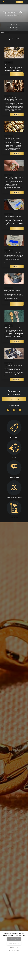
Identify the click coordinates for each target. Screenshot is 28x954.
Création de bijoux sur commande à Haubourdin (12, 291)
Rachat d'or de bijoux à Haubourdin (12, 216)
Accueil (2, 32)
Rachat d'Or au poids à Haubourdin (12, 253)
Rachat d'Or (7, 65)
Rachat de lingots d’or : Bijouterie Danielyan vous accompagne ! (11, 139)
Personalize (14, 947)
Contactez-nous (19, 2)
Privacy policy (14, 950)
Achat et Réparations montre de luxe (12, 328)
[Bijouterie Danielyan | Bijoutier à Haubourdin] (2, 2)
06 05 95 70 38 (14, 24)
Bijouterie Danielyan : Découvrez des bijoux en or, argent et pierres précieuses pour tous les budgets (13, 99)
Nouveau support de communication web (13, 365)
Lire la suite (16, 74)
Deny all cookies (14, 943)
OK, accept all (14, 939)
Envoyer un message (14, 399)
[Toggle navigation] (26, 2)
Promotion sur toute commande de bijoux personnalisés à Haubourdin (13, 178)
